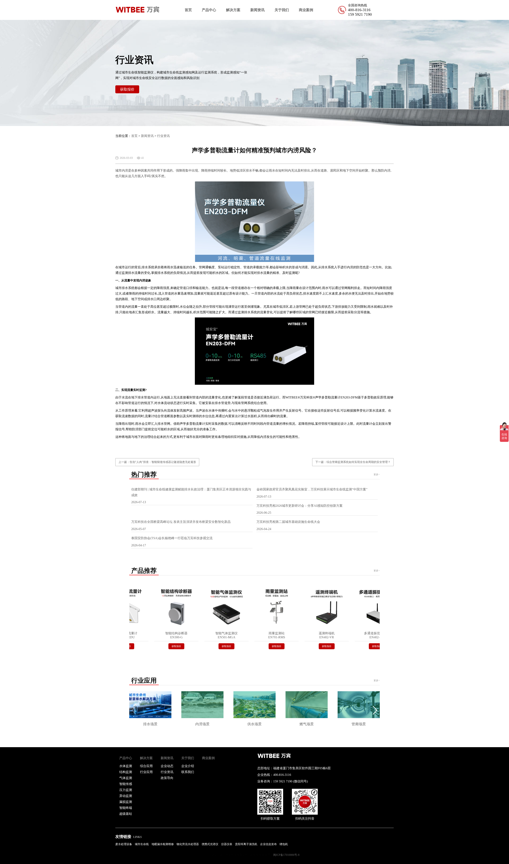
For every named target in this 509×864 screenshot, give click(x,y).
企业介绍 (187, 766)
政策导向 (167, 778)
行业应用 (146, 772)
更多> (377, 474)
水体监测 (125, 766)
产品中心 (209, 10)
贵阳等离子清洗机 (246, 844)
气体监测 (125, 778)
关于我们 (282, 10)
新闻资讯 (257, 10)
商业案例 (306, 10)
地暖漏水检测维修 (163, 844)
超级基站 (125, 813)
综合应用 (146, 766)
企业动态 (167, 766)
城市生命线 (142, 844)
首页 (188, 10)
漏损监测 (125, 801)
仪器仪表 (226, 844)
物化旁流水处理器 (188, 844)
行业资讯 (163, 136)
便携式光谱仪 (210, 844)
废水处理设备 (123, 844)
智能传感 (125, 784)
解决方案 (233, 10)
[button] (375, 710)
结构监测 (125, 772)
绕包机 (284, 844)
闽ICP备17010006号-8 (286, 854)
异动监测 (125, 796)
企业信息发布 (268, 844)
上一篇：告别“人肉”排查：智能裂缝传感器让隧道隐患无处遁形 (157, 462)
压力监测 (125, 790)
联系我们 (187, 772)
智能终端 (125, 807)
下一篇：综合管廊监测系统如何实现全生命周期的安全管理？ (352, 462)
